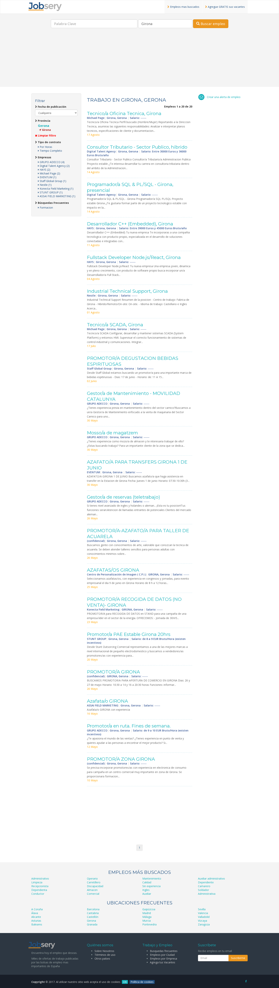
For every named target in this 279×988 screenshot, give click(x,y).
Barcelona (93, 909)
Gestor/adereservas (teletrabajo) (123, 497)
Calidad (146, 882)
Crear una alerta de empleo (223, 97)
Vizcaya (202, 920)
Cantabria (93, 913)
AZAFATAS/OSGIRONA (113, 570)
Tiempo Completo (50, 150)
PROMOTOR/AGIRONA (113, 672)
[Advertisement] (139, 60)
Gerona (43, 126)
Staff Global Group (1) (52, 181)
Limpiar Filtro (46, 135)
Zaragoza (204, 924)
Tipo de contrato (49, 142)
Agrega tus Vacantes (162, 962)
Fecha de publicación (51, 106)
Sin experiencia (151, 886)
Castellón (92, 917)
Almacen (92, 890)
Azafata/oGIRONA (107, 701)
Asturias (36, 920)
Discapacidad (95, 886)
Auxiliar (146, 893)
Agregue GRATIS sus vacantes (226, 7)
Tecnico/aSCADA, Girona (115, 324)
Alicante (36, 917)
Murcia (146, 920)
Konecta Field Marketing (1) (56, 188)
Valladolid (204, 917)
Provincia (43, 120)
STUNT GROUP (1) (51, 192)
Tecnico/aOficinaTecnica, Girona (124, 113)
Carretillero (93, 882)
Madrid (146, 913)
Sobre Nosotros (104, 951)
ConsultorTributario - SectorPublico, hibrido (137, 147)
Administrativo (40, 878)
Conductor (37, 893)
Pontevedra (149, 924)
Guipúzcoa (148, 909)
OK (125, 982)
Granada (92, 924)
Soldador (203, 890)
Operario (92, 878)
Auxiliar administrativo (211, 878)
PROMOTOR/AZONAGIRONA (121, 759)
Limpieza (36, 882)
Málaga (146, 917)
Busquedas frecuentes (163, 951)
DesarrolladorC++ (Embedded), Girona (130, 224)
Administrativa (206, 893)
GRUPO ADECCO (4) (52, 162)
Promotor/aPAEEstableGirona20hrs (128, 634)
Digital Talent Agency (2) (54, 166)
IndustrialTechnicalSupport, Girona (127, 291)
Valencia (203, 913)
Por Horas (45, 147)
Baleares (36, 924)
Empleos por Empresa (163, 958)
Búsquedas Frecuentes (53, 203)
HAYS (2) (44, 169)
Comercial (93, 893)
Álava (34, 913)
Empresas (44, 157)
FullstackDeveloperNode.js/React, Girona (134, 257)
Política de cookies (142, 982)
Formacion (46, 207)
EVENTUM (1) (47, 177)
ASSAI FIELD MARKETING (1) (57, 196)
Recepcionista (39, 886)
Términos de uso (105, 955)
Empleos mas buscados (184, 7)
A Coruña (37, 909)
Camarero (204, 886)
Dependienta (39, 890)
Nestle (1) (45, 185)
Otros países (102, 958)
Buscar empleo (212, 23)
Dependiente (206, 882)
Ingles (146, 890)
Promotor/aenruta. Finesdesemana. (129, 726)
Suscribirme (238, 958)
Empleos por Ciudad (162, 955)
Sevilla (202, 909)
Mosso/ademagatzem (112, 433)
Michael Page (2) (49, 173)
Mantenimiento (151, 878)
